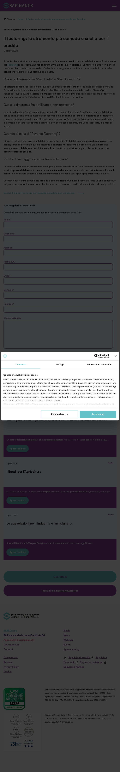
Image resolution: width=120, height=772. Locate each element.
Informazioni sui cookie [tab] (99, 364)
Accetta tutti (98, 414)
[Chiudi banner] (116, 356)
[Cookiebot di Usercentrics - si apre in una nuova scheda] (96, 356)
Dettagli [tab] (60, 364)
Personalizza (57, 414)
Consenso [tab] (21, 364)
